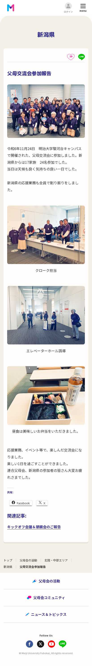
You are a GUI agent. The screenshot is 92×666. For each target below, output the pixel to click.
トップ (8, 560)
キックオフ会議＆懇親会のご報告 (34, 526)
